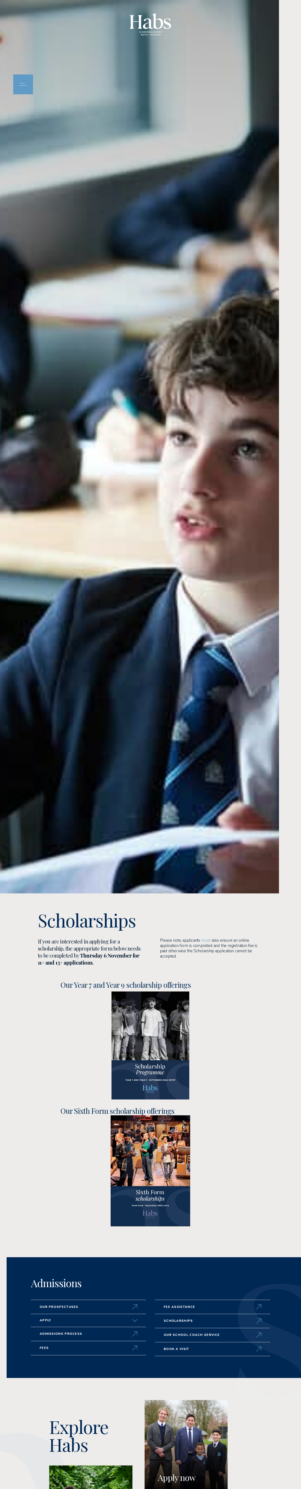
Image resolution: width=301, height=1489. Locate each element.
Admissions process (61, 1334)
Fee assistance (179, 1307)
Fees (44, 1348)
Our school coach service (192, 1335)
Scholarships (178, 1321)
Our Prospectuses (59, 1307)
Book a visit (176, 1349)
